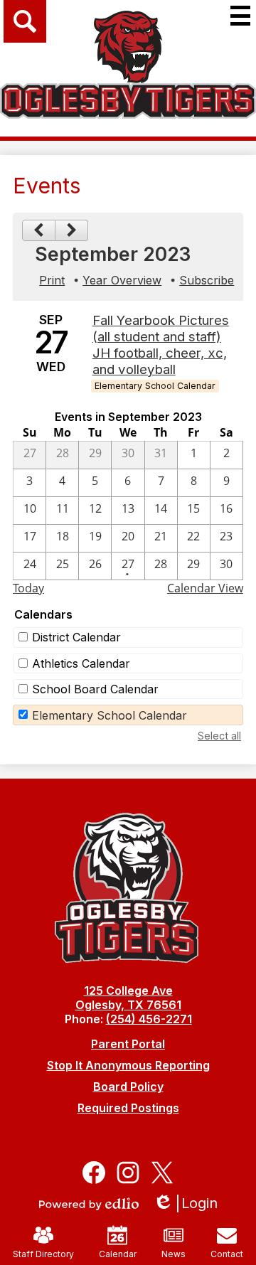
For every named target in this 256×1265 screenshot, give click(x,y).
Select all (219, 736)
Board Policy (128, 1086)
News (173, 1254)
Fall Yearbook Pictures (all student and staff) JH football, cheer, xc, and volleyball (160, 345)
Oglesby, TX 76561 (128, 1005)
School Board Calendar (95, 689)
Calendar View (205, 588)
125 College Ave (128, 990)
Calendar (118, 1254)
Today (28, 588)
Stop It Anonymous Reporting (128, 1065)
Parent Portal (128, 1044)
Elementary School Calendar (109, 715)
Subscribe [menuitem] (206, 280)
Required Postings (128, 1108)
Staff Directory (43, 1254)
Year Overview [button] (121, 280)
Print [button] (52, 280)
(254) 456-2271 (149, 1019)
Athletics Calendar (81, 663)
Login (190, 1203)
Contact (226, 1254)
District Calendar (76, 637)
